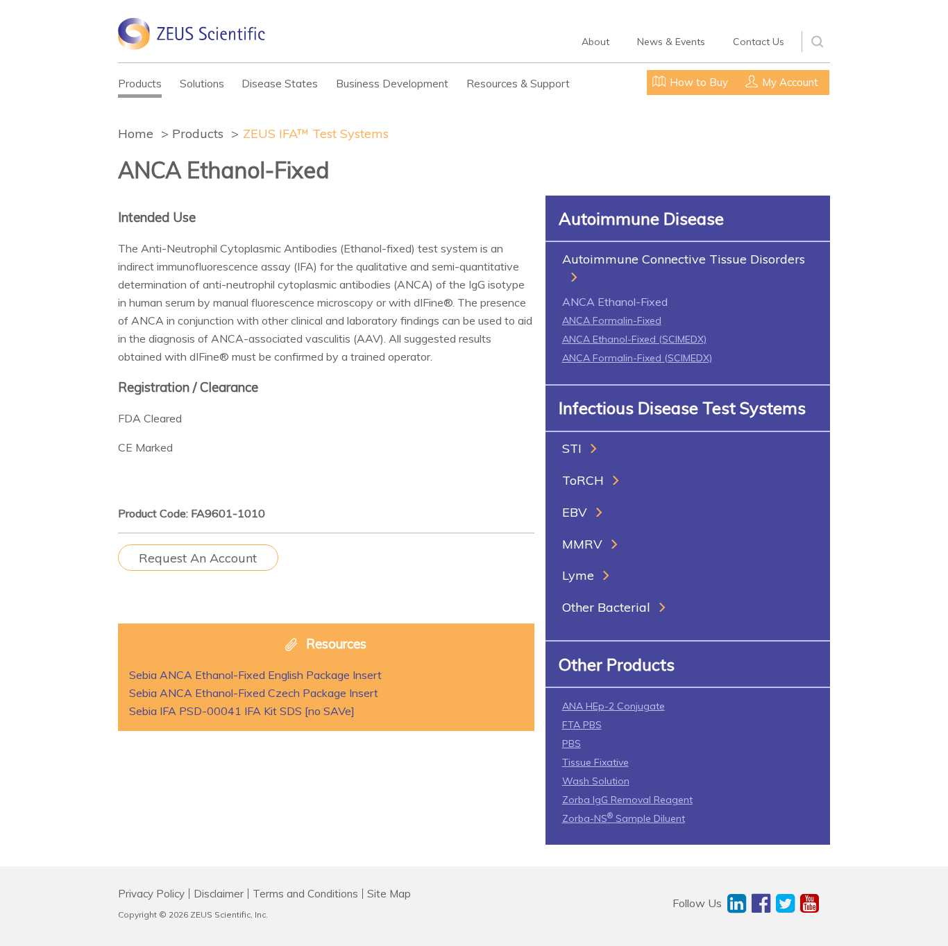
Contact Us (758, 41)
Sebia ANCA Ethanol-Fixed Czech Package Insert (253, 693)
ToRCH (583, 480)
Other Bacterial (606, 607)
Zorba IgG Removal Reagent (627, 799)
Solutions (202, 83)
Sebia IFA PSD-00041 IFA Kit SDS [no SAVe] (242, 711)
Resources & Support (518, 83)
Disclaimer (219, 893)
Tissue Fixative (595, 762)
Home (135, 133)
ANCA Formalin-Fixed (611, 320)
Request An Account (198, 558)
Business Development (392, 83)
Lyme (578, 575)
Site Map (389, 893)
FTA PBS (582, 725)
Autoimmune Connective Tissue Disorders (683, 259)
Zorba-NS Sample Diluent (623, 818)
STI (572, 448)
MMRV (582, 544)
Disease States (280, 83)
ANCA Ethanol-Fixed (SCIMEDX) (634, 339)
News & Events (671, 41)
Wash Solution (595, 781)
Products (140, 83)
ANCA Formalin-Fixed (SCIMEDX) (637, 358)
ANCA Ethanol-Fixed (615, 302)
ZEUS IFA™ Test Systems (316, 133)
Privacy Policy (151, 893)
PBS (571, 743)
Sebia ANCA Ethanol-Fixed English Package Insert (255, 675)
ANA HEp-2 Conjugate (613, 706)
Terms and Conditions (305, 893)
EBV (574, 512)
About (595, 41)
